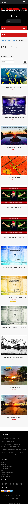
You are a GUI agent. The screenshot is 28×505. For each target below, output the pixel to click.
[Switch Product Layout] (25, 62)
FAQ (2, 470)
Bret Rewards (5, 476)
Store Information (6, 467)
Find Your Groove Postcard (14, 177)
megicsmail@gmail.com (12, 438)
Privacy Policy (5, 475)
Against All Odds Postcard (14, 88)
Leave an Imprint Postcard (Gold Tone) (14, 297)
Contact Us (4, 468)
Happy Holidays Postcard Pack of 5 (14, 237)
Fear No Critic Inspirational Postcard (14, 118)
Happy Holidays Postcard (14, 207)
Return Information (7, 473)
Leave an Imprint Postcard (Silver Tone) (14, 327)
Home (4, 40)
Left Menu (5, 35)
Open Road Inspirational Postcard (14, 357)
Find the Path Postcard (14, 147)
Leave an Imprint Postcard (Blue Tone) (14, 267)
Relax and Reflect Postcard (14, 417)
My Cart (3, 465)
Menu (4, 2)
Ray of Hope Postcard (14, 387)
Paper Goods (12, 40)
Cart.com (18, 503)
